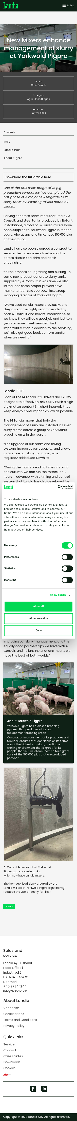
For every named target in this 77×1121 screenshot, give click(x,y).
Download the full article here (28, 177)
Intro (7, 142)
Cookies (9, 1068)
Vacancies (11, 1008)
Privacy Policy (13, 1025)
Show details (58, 594)
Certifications (13, 1014)
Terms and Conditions (20, 1020)
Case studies (13, 1056)
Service (9, 1044)
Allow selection (38, 618)
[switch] (67, 557)
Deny (39, 630)
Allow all (38, 606)
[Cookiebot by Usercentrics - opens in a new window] (55, 487)
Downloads (12, 1062)
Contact (9, 1050)
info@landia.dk (15, 991)
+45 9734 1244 (15, 986)
